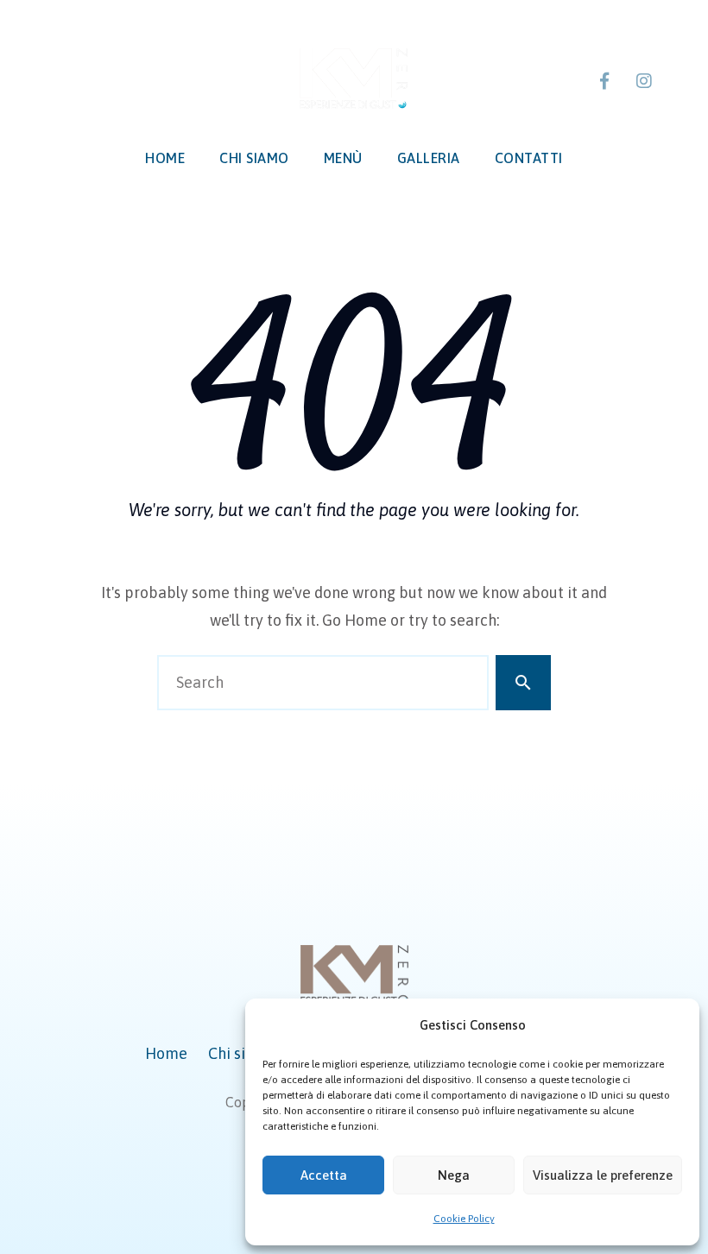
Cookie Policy (464, 1219)
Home (165, 158)
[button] (673, 1025)
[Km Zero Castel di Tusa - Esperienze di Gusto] (354, 79)
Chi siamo (254, 158)
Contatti (529, 158)
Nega (454, 1175)
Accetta (323, 1175)
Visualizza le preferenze (603, 1175)
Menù (343, 158)
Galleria (428, 158)
